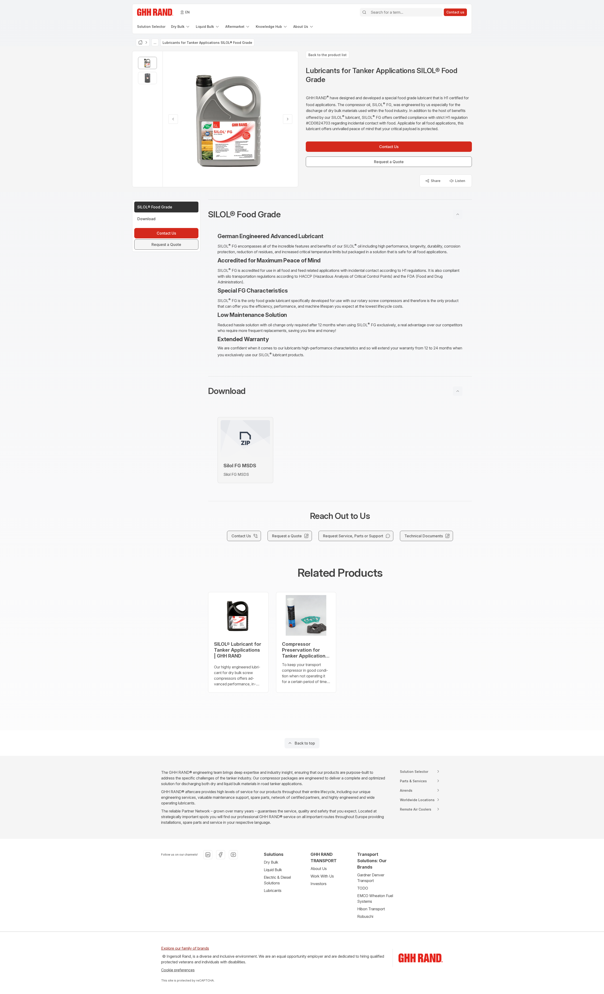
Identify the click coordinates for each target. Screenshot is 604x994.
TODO (362, 888)
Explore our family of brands (185, 948)
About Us (318, 868)
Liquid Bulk (273, 869)
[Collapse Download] (457, 391)
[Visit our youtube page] (233, 854)
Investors (318, 883)
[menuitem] (151, 26)
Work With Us (322, 876)
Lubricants (272, 890)
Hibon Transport (371, 909)
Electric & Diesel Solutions (277, 880)
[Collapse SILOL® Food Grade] (457, 214)
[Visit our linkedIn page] (207, 854)
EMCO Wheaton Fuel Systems (375, 898)
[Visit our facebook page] (220, 854)
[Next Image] (287, 119)
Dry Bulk (271, 862)
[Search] (364, 12)
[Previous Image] (173, 119)
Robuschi (365, 916)
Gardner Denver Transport (370, 878)
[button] (340, 214)
